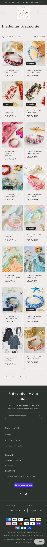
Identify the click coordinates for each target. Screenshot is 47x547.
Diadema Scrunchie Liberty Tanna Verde (12, 277)
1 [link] (6, 376)
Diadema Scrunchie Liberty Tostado (12, 71)
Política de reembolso (14, 446)
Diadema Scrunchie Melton (34, 236)
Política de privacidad (35, 535)
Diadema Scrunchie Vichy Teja (12, 112)
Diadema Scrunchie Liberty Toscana (34, 153)
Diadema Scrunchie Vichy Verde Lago (34, 71)
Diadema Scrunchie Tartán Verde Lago (12, 317)
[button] (3, 12)
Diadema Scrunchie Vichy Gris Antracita (12, 359)
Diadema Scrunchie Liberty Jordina (34, 358)
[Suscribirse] (39, 416)
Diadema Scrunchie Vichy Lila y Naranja (12, 153)
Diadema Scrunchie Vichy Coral (34, 195)
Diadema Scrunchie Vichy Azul (34, 317)
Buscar (8, 435)
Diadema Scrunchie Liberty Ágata (34, 112)
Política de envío (28, 539)
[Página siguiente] (40, 376)
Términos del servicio (13, 440)
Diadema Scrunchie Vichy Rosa (12, 236)
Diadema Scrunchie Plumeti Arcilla (12, 195)
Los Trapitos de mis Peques (22, 532)
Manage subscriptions (23, 542)
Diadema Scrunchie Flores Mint (34, 277)
